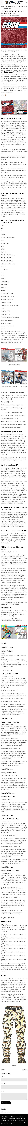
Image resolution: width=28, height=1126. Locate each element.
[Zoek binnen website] (1, 2)
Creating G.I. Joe (21, 62)
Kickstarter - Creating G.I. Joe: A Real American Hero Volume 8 (15, 7)
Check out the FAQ (19, 620)
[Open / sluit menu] (26, 2)
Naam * (2, 1076)
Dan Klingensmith (8, 72)
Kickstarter (3, 58)
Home (2, 6)
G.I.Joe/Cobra (16, 475)
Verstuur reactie (5, 1103)
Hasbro (7, 1118)
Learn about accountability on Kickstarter (10, 619)
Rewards (18, 66)
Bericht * (3, 1091)
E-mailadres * (4, 1084)
